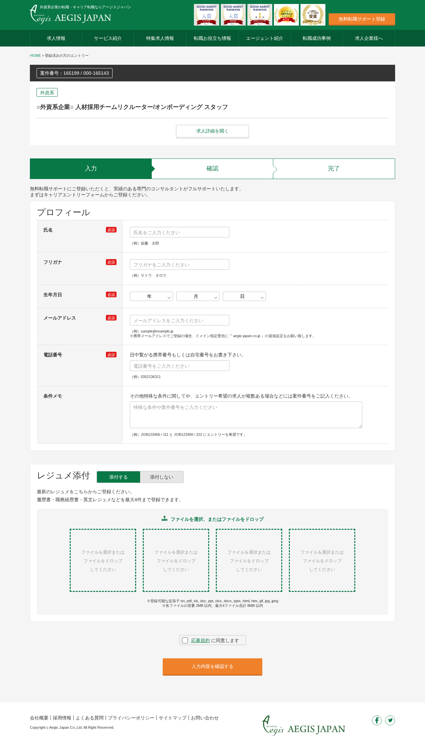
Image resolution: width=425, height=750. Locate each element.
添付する (118, 477)
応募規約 (200, 640)
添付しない (161, 477)
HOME (35, 55)
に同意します (215, 640)
